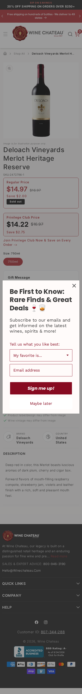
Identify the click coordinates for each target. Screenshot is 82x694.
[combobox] (41, 355)
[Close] (74, 285)
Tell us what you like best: (35, 344)
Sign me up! (41, 388)
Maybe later (41, 403)
